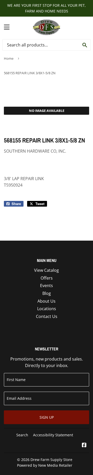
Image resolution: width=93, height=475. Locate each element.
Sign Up (47, 417)
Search (22, 434)
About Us (46, 301)
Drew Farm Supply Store (51, 459)
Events (46, 285)
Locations (46, 308)
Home (8, 58)
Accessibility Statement (53, 434)
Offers (47, 278)
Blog (46, 293)
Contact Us (46, 316)
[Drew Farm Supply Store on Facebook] (84, 445)
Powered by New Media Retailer (44, 465)
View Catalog (46, 270)
